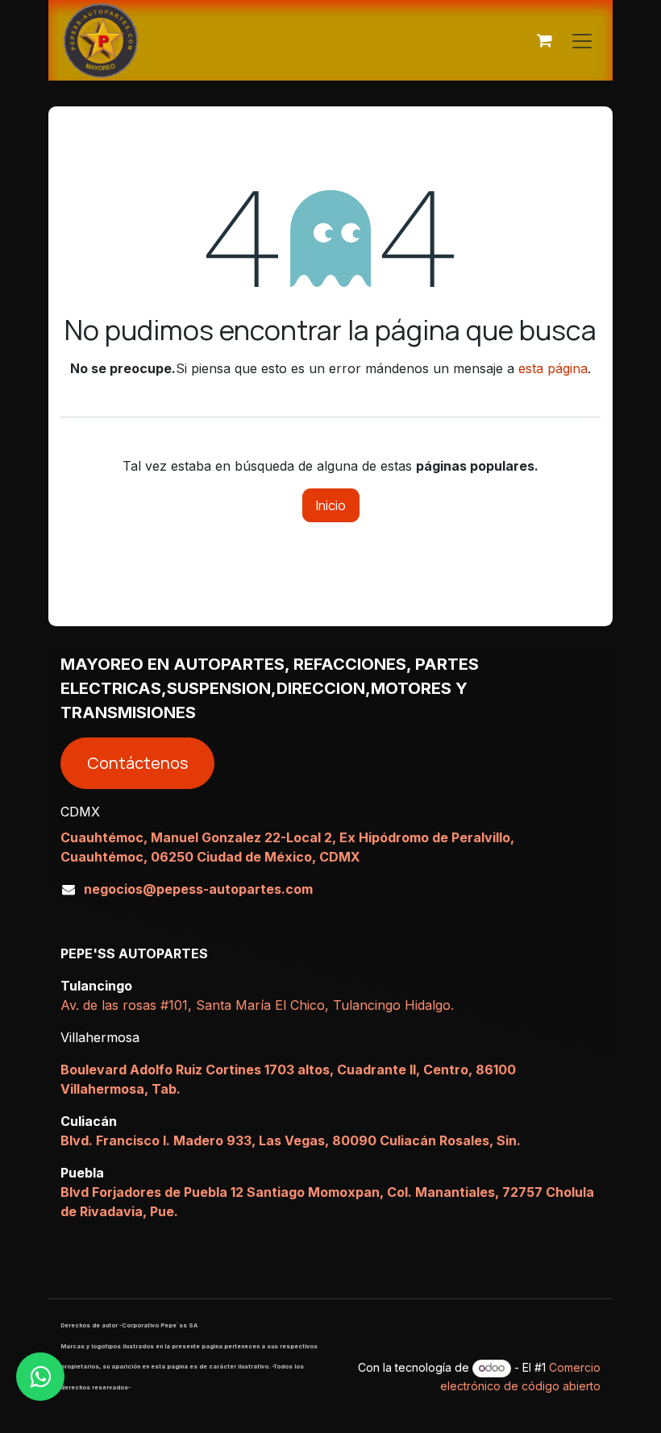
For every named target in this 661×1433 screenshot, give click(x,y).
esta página (553, 368)
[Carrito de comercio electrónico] (544, 40)
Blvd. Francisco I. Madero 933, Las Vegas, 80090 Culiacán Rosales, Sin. (290, 1140)
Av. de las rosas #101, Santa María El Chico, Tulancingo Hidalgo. (257, 1005)
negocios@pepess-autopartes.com (198, 889)
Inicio (331, 505)
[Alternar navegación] (582, 40)
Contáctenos (137, 763)
